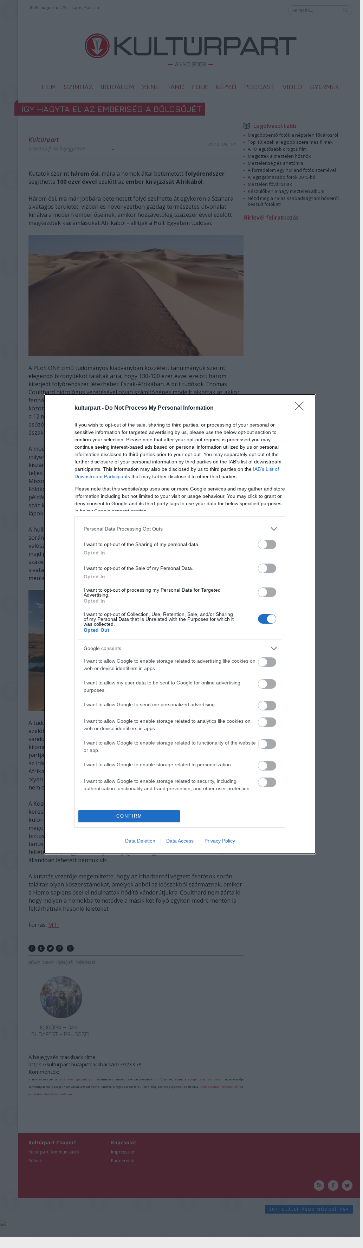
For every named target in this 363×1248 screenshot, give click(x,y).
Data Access (180, 841)
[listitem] (180, 529)
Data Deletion (140, 841)
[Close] (301, 408)
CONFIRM (129, 816)
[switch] (267, 544)
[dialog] (180, 624)
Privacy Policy (220, 841)
